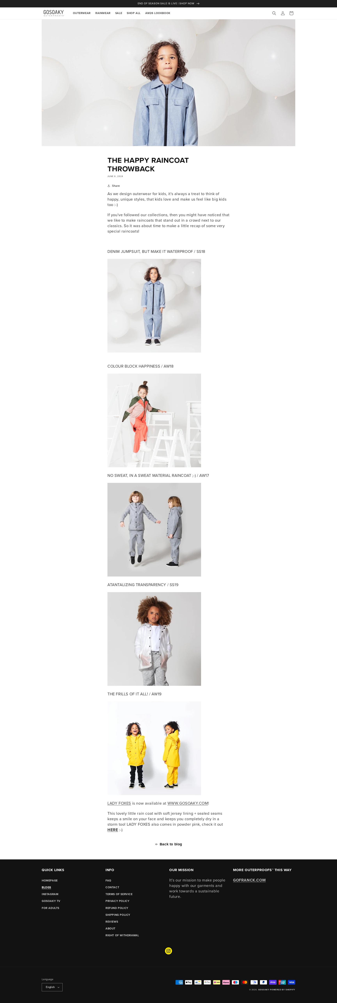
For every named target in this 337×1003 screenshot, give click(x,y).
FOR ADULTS (50, 908)
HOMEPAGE (50, 881)
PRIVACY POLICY (117, 901)
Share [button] (116, 185)
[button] (274, 13)
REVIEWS (112, 922)
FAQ (108, 881)
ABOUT (110, 929)
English (50, 987)
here (112, 830)
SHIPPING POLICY (118, 915)
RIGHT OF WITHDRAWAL (122, 935)
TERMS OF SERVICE (119, 894)
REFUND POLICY (117, 908)
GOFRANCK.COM (249, 880)
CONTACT (112, 887)
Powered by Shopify (282, 990)
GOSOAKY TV (51, 901)
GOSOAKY (263, 990)
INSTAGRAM (50, 894)
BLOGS (46, 887)
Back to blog (171, 844)
